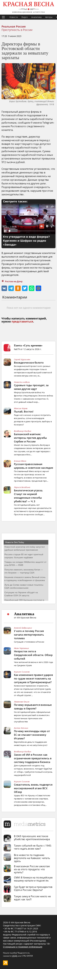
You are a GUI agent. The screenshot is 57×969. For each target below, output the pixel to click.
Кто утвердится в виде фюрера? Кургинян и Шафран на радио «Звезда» (26, 240)
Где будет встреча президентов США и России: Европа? (33, 888)
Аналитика (36, 17)
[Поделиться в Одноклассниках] (18, 288)
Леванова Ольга (21, 701)
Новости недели (22, 382)
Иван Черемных (21, 648)
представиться (22, 321)
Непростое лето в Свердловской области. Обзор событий (33, 655)
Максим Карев (21, 408)
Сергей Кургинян (22, 359)
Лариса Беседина (22, 487)
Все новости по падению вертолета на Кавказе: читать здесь (32, 858)
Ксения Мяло (20, 461)
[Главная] (28, 7)
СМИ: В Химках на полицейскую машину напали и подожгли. (33, 879)
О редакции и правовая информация (22, 946)
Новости (13, 17)
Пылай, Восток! (23, 411)
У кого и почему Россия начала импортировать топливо (29, 634)
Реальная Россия (14, 26)
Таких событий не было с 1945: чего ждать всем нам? (33, 847)
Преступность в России (17, 30)
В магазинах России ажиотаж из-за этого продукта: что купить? (32, 869)
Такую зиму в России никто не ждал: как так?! (32, 898)
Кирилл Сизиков (21, 671)
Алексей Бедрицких (23, 627)
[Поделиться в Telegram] (11, 288)
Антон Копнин (21, 728)
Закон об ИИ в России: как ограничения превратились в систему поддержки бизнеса (33, 758)
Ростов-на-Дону (13, 281)
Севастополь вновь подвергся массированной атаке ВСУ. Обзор (33, 788)
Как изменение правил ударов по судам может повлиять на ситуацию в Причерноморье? (33, 678)
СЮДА (14, 956)
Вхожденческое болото (29, 362)
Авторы (48, 17)
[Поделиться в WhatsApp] (31, 288)
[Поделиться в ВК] (4, 288)
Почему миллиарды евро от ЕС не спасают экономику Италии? (32, 734)
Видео (24, 17)
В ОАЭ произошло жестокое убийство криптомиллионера (32, 838)
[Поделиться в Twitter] (25, 288)
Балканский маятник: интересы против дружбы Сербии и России (30, 438)
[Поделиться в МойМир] (38, 288)
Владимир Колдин (22, 431)
